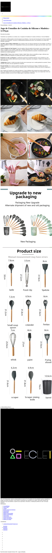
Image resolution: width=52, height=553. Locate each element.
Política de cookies (7, 519)
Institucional (5, 512)
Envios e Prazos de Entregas (9, 509)
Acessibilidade (6, 506)
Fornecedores (6, 510)
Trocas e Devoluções (7, 518)
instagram (5, 528)
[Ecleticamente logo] (6, 11)
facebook (5, 526)
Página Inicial (6, 18)
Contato (5, 508)
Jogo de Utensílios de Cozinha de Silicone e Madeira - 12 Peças (16, 22)
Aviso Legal (5, 507)
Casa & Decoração (7, 20)
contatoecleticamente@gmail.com (10, 523)
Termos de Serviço (7, 517)
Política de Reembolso (8, 514)
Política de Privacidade (8, 513)
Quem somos (6, 515)
